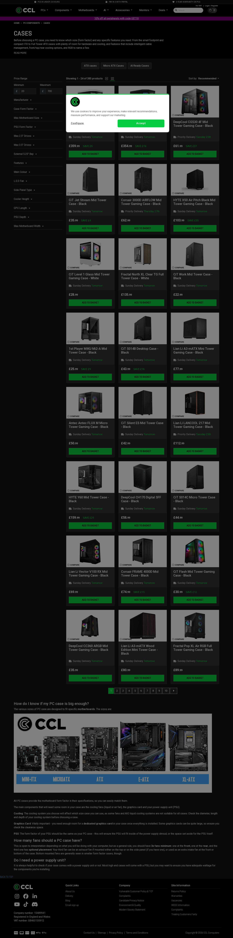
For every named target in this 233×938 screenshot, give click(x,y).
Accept (141, 123)
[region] (117, 113)
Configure (77, 123)
